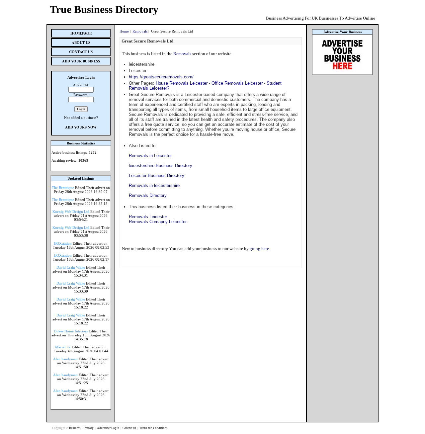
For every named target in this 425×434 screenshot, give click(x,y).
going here (259, 248)
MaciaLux (63, 347)
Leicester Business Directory (156, 175)
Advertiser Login (108, 428)
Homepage (81, 33)
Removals (139, 31)
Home (124, 31)
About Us (81, 42)
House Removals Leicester (182, 83)
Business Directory (81, 428)
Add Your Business (81, 61)
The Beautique (63, 188)
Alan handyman (65, 359)
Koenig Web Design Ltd (70, 212)
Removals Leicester (148, 216)
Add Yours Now (81, 127)
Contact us (130, 428)
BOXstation (63, 243)
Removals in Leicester (150, 155)
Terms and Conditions (153, 428)
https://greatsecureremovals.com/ (161, 76)
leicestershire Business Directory (160, 165)
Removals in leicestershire (154, 185)
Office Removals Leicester (237, 83)
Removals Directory (148, 195)
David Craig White (70, 267)
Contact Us (81, 51)
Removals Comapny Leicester (158, 221)
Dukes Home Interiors (71, 331)
